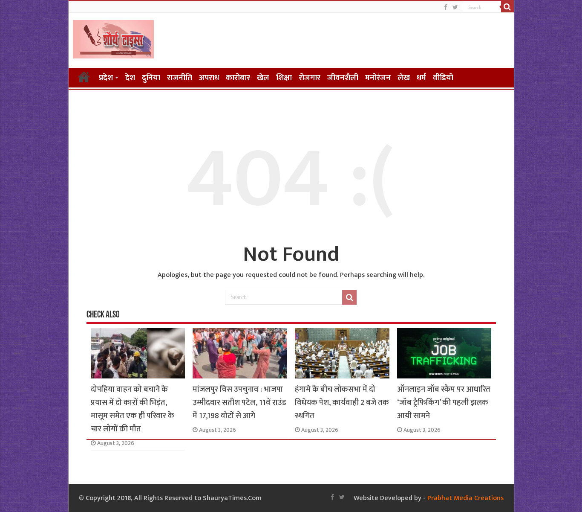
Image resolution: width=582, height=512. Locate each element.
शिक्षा (284, 77)
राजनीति (179, 77)
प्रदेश (106, 77)
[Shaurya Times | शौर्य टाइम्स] (113, 37)
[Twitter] (455, 7)
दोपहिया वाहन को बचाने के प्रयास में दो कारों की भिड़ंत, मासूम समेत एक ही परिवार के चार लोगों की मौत (132, 409)
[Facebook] (445, 7)
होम (84, 77)
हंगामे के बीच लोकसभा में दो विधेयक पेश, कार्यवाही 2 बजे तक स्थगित (342, 402)
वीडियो (443, 77)
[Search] (507, 7)
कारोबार (238, 77)
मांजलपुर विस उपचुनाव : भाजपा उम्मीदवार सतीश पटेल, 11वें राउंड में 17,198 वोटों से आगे (239, 402)
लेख (404, 77)
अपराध (209, 77)
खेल (263, 77)
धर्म (421, 77)
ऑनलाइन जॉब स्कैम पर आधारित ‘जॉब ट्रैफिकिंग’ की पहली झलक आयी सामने (443, 402)
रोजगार (309, 77)
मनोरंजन (378, 77)
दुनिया (151, 77)
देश (130, 77)
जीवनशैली (342, 77)
